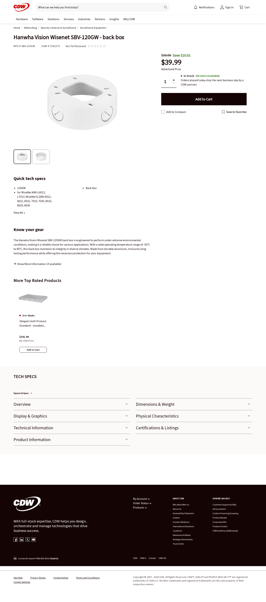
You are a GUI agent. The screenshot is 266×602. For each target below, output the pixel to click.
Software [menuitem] (37, 19)
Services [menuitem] (69, 19)
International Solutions (183, 526)
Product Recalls (220, 517)
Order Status (141, 503)
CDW (135, 558)
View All (18, 212)
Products (139, 507)
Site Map (18, 577)
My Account (140, 499)
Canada (152, 558)
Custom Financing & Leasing (225, 513)
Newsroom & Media (182, 535)
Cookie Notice (60, 577)
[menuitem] (195, 7)
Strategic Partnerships (183, 539)
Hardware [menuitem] (22, 19)
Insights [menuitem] (114, 19)
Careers (176, 517)
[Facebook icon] (16, 540)
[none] (22, 19)
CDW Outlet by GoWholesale (225, 530)
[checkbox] (163, 112)
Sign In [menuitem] (229, 7)
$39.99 (171, 62)
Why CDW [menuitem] (129, 19)
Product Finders (220, 526)
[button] (244, 7)
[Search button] (165, 7)
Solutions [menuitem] (53, 19)
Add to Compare (176, 112)
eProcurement (219, 509)
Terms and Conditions (88, 577)
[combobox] (97, 7)
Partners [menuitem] (100, 19)
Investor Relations (181, 522)
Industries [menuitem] (84, 19)
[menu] (204, 7)
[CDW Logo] (21, 7)
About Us (177, 509)
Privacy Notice (38, 577)
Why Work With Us (181, 504)
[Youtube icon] (33, 540)
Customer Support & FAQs (224, 504)
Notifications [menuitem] (206, 7)
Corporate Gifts (220, 522)
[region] (133, 323)
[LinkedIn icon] (22, 540)
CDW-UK (162, 558)
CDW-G (143, 558)
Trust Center (178, 543)
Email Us (54, 558)
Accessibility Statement (183, 513)
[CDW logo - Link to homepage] (21, 7)
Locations (177, 530)
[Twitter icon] (28, 540)
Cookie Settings (22, 582)
